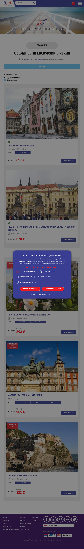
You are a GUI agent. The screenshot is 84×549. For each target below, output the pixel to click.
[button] (42, 267)
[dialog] (42, 275)
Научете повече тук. (58, 263)
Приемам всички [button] (30, 289)
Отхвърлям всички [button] (53, 289)
